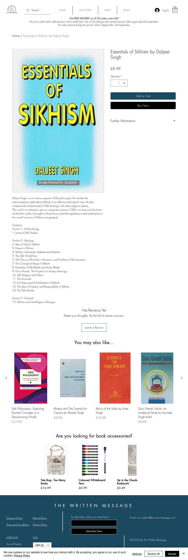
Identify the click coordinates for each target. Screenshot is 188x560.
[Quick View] (31, 378)
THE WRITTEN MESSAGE (93, 505)
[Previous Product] (6, 378)
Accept (172, 554)
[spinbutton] (119, 83)
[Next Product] (182, 378)
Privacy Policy (22, 555)
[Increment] (124, 83)
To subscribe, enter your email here (89, 517)
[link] (175, 9)
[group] (94, 388)
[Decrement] (113, 83)
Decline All (154, 554)
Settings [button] (137, 554)
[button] (42, 545)
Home (16, 36)
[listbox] (42, 545)
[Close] (183, 553)
